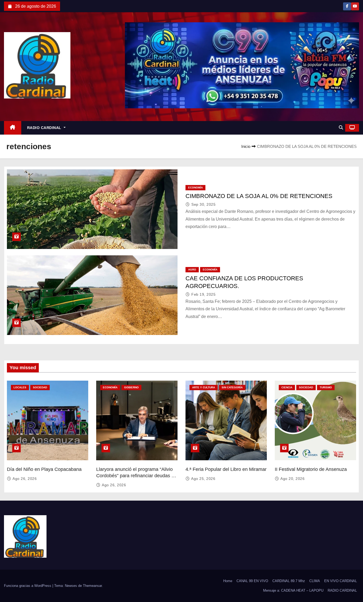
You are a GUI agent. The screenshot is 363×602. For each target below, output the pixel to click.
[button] (341, 127)
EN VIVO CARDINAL (340, 581)
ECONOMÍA (195, 187)
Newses (71, 586)
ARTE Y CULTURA (203, 387)
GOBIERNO (131, 387)
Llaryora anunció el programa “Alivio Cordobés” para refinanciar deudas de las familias (136, 476)
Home (227, 581)
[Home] (12, 128)
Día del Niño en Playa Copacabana (44, 469)
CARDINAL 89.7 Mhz (288, 581)
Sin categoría (232, 387)
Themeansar (92, 586)
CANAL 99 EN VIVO (252, 581)
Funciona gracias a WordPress (28, 586)
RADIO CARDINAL (45, 128)
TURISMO (326, 387)
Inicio (245, 146)
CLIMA (314, 581)
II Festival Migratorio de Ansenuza (311, 469)
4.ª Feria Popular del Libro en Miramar (226, 469)
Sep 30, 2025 (203, 204)
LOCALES (20, 387)
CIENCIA (286, 387)
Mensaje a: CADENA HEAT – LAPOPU (293, 590)
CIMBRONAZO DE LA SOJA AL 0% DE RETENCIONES (258, 196)
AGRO (192, 269)
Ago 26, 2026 (24, 478)
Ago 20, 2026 (292, 478)
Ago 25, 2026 (203, 478)
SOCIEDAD (40, 387)
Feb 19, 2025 (203, 294)
